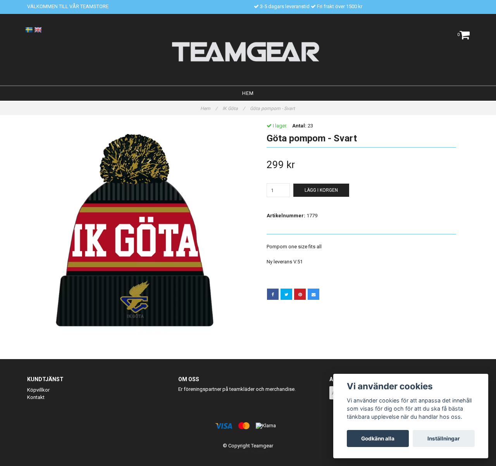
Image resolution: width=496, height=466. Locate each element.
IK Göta (233, 108)
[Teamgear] (248, 51)
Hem (208, 108)
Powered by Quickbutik (248, 452)
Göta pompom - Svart (273, 108)
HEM (248, 93)
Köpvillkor (38, 390)
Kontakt (36, 397)
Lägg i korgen (321, 190)
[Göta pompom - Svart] (134, 230)
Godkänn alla (377, 438)
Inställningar (443, 438)
